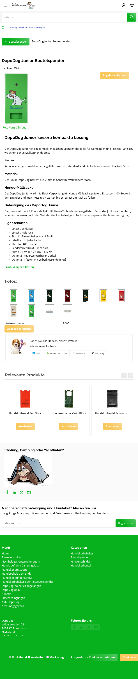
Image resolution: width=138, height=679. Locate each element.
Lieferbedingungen (13, 598)
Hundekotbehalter (82, 553)
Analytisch (38, 657)
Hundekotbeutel (81, 565)
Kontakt (6, 594)
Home (5, 553)
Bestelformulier (11, 557)
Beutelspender (80, 557)
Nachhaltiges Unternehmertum (21, 561)
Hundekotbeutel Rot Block (25, 413)
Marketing (57, 657)
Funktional (19, 657)
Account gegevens (13, 606)
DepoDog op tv (11, 589)
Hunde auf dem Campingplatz (20, 565)
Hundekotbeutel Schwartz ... (112, 413)
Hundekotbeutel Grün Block (69, 413)
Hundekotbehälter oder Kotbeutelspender (27, 581)
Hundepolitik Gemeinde (16, 573)
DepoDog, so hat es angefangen (21, 586)
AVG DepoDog (10, 602)
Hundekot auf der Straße (17, 577)
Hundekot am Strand (14, 569)
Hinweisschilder (80, 561)
